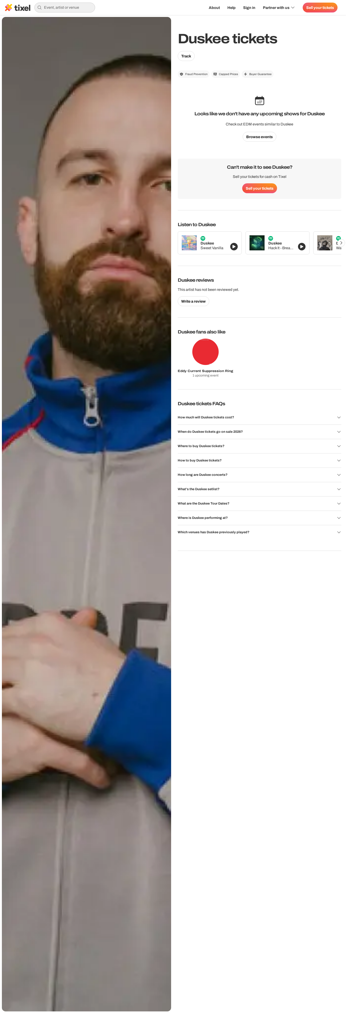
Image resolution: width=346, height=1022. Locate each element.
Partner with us (276, 7)
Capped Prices (228, 74)
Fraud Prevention (196, 74)
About (214, 7)
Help (231, 7)
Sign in (249, 7)
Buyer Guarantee (260, 74)
